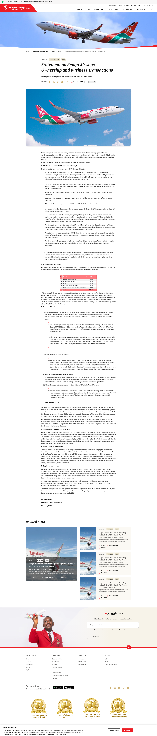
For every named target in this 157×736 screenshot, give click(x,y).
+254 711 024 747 (148, 5)
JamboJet (55, 670)
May (59, 51)
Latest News (82, 661)
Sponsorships (127, 9)
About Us (79, 9)
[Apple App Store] (69, 687)
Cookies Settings (114, 730)
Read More (48, 1)
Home (28, 51)
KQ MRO (54, 678)
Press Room (113, 9)
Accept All (127, 730)
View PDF (92, 82)
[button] (129, 647)
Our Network (29, 664)
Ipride (106, 659)
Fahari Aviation (56, 672)
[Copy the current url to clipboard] (67, 82)
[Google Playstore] (58, 687)
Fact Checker (82, 664)
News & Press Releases (40, 51)
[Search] (152, 9)
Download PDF (78, 82)
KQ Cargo (55, 664)
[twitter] (54, 82)
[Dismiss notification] (155, 2)
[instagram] (119, 688)
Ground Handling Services (60, 675)
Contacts (81, 659)
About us (28, 661)
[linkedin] (58, 82)
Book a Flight (135, 5)
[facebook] (49, 82)
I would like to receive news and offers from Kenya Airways (109, 630)
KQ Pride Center (57, 667)
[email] (62, 82)
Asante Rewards (124, 5)
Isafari (106, 661)
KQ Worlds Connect (111, 664)
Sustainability (141, 9)
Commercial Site (57, 659)
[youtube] (128, 688)
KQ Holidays (112, 5)
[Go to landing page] (17, 10)
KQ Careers (29, 670)
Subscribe (95, 636)
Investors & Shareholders (95, 9)
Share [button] (34, 577)
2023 (53, 51)
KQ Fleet (28, 667)
